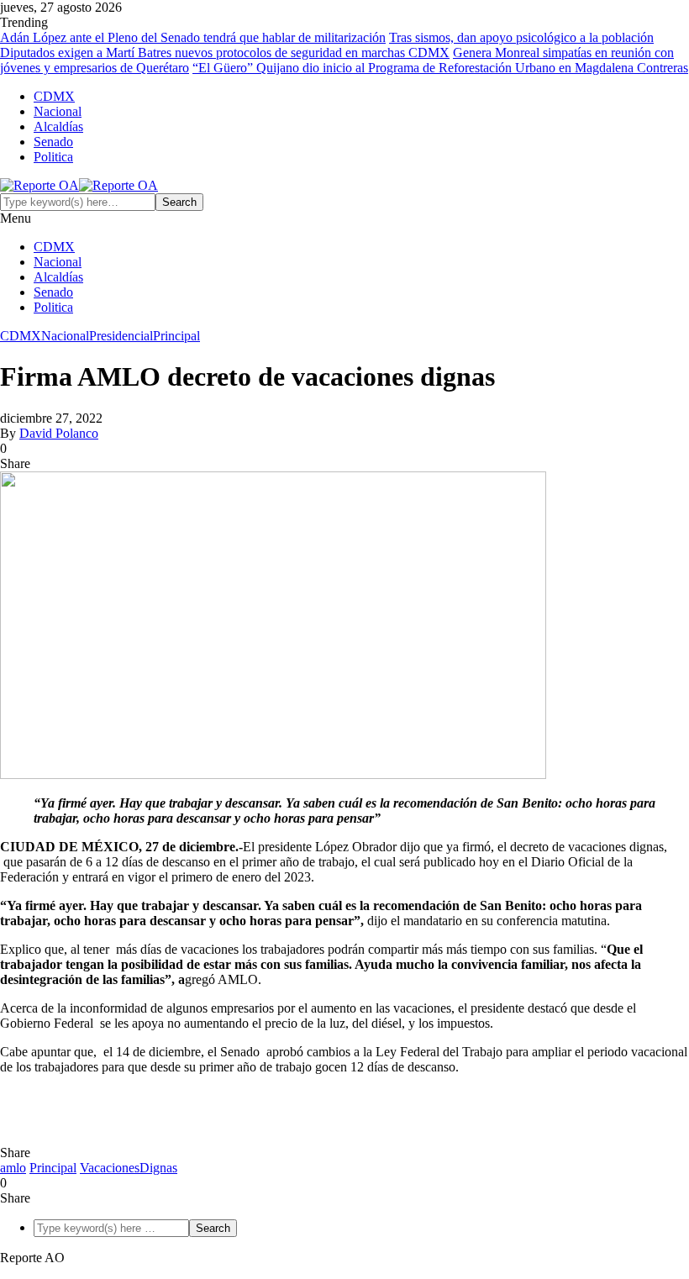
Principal (176, 336)
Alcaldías (58, 126)
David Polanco (58, 433)
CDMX (54, 96)
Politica (53, 157)
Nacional (58, 111)
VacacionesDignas (128, 1168)
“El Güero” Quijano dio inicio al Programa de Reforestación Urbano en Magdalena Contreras (440, 68)
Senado (53, 141)
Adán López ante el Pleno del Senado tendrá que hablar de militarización (193, 37)
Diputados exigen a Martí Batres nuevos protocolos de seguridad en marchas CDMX (225, 52)
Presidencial (121, 336)
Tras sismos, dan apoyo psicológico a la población (521, 37)
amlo (13, 1168)
